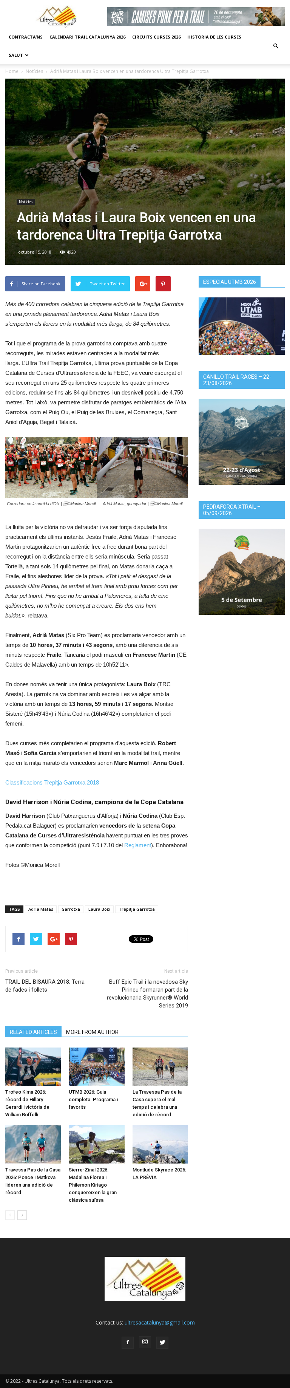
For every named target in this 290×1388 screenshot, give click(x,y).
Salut (16, 55)
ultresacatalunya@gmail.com (160, 1322)
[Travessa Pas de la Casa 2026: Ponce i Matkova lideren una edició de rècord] (33, 1144)
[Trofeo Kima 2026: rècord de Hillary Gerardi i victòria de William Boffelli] (33, 1067)
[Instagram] (145, 1342)
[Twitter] (162, 1343)
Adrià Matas (40, 909)
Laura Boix (99, 909)
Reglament (137, 845)
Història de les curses (214, 37)
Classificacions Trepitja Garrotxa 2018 (52, 782)
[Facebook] (128, 1343)
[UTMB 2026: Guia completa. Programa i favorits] (96, 1067)
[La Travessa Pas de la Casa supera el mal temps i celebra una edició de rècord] (160, 1067)
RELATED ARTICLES (33, 1032)
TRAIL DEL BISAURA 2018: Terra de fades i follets (45, 985)
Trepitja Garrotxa (137, 909)
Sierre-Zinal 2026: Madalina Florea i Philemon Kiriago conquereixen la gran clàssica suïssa (93, 1185)
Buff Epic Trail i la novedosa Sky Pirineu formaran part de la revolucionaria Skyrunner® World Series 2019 (147, 993)
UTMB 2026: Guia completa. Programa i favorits (93, 1099)
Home (12, 71)
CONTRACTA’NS (26, 37)
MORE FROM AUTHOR (92, 1032)
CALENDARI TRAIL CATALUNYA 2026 (87, 37)
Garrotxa (71, 909)
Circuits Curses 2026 (156, 37)
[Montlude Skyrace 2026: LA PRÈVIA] (160, 1144)
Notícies (34, 71)
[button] (276, 46)
